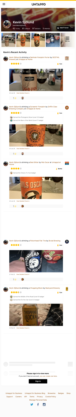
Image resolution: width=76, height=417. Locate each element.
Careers (18, 397)
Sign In (38, 381)
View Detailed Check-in (22, 93)
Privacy (40, 397)
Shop (69, 393)
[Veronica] (22, 98)
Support (9, 397)
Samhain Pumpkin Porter (40, 57)
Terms (32, 397)
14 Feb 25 (12, 328)
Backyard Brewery (53, 288)
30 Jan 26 (12, 93)
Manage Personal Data (38, 400)
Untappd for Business (14, 393)
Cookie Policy (50, 397)
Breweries (51, 393)
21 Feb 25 (12, 274)
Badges (61, 393)
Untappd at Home (25, 59)
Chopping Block (36, 288)
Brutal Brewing (54, 241)
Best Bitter (34, 162)
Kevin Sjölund (14, 57)
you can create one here (48, 376)
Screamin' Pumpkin (37, 107)
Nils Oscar (45, 162)
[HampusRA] (22, 206)
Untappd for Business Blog (35, 393)
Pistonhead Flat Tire (38, 241)
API (25, 397)
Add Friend (64, 28)
